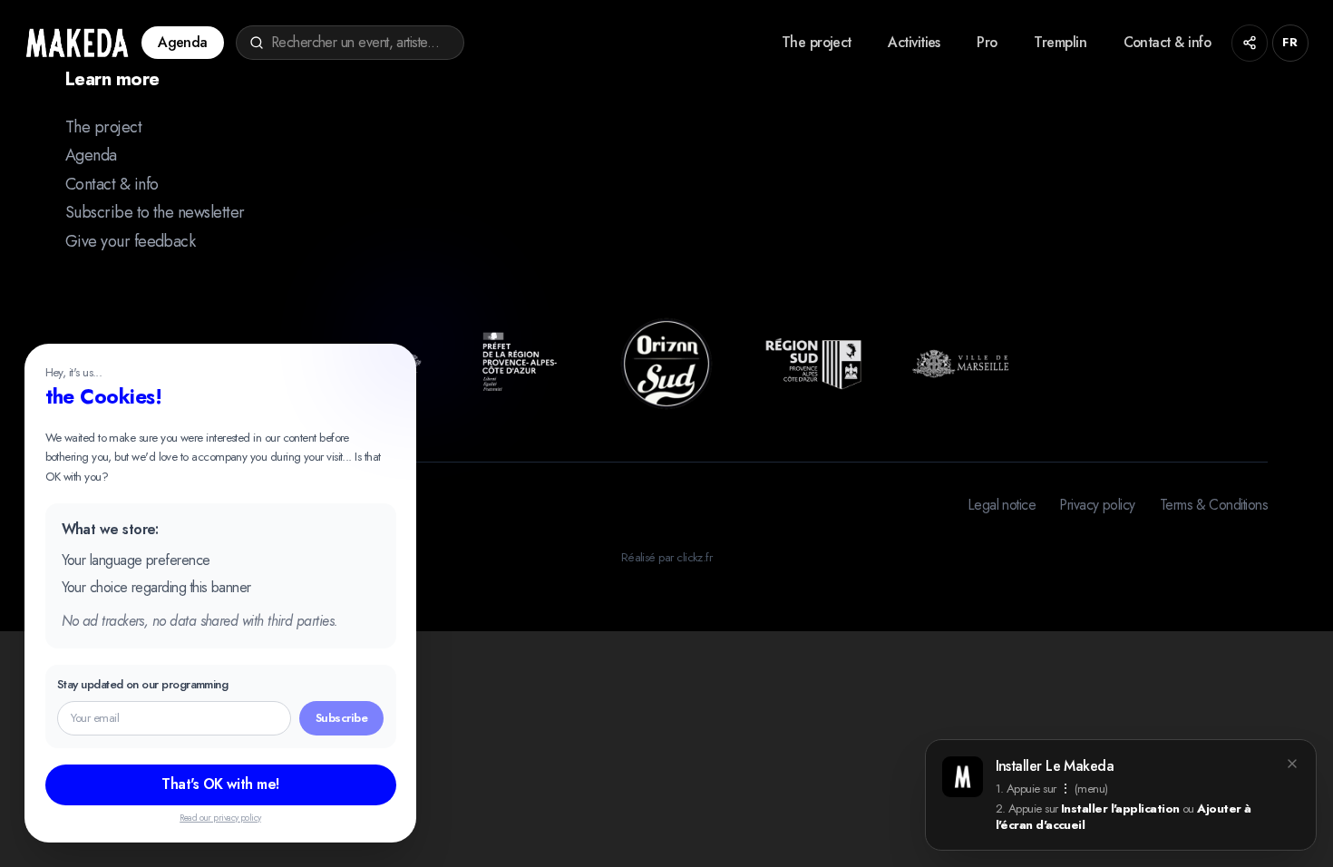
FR (1290, 42)
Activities (914, 42)
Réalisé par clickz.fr (667, 557)
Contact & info (1167, 42)
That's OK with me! (219, 784)
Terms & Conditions (1214, 505)
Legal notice (1002, 505)
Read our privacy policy (220, 818)
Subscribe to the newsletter (154, 212)
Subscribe (341, 717)
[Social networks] (1250, 43)
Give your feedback (130, 241)
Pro (987, 42)
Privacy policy (1097, 505)
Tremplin (1060, 42)
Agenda (183, 42)
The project (816, 42)
